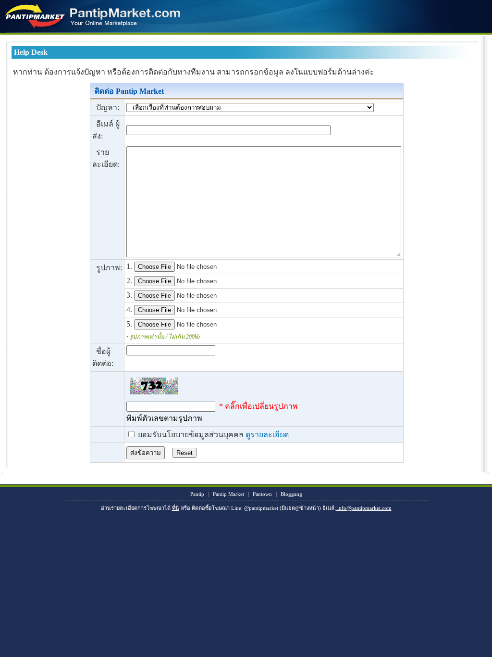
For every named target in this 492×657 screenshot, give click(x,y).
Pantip (197, 494)
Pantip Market (228, 494)
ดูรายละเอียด (267, 434)
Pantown (262, 494)
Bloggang (291, 494)
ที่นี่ (175, 508)
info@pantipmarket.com (364, 508)
